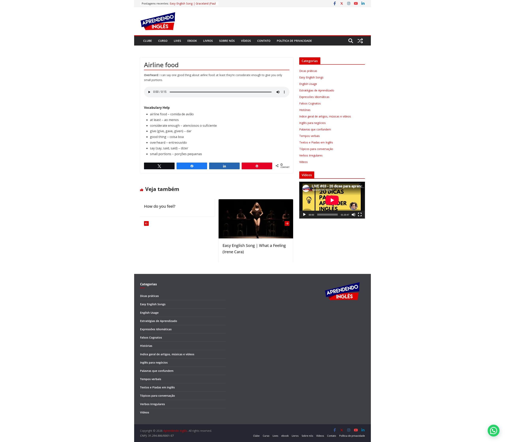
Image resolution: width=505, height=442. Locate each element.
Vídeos (246, 41)
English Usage (308, 84)
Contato (263, 41)
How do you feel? (147, 206)
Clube (147, 41)
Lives (177, 41)
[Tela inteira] (360, 215)
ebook (192, 41)
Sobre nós (227, 41)
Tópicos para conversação (316, 149)
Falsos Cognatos (310, 103)
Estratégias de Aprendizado (316, 90)
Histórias (304, 110)
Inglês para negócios (312, 123)
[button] (493, 430)
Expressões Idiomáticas (314, 97)
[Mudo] (353, 215)
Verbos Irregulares (311, 155)
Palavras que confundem (315, 129)
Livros (208, 41)
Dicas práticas (308, 71)
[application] (332, 200)
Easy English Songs (311, 77)
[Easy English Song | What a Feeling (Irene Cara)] (244, 202)
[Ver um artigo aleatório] (360, 41)
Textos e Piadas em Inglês (316, 142)
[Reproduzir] (304, 215)
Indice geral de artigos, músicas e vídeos (325, 116)
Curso (162, 41)
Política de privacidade (294, 41)
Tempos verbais (309, 136)
